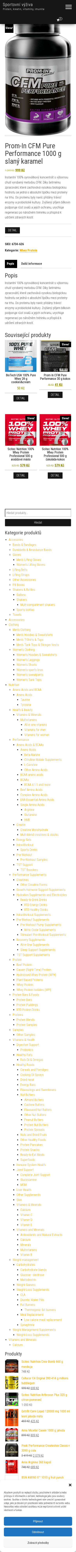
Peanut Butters (33, 1120)
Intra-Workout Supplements (34, 915)
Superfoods (27, 1160)
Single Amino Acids (32, 805)
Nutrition (14, 685)
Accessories (17, 620)
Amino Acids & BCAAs (30, 745)
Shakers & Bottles (24, 590)
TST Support (25, 865)
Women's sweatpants (30, 675)
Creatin (21, 825)
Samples (18, 1030)
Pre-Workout (24, 855)
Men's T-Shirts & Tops (30, 640)
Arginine (29, 810)
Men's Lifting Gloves (29, 560)
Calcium (25, 1210)
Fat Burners (27, 1305)
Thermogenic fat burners (40, 1310)
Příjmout (38, 1521)
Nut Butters (27, 1095)
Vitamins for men (35, 730)
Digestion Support (28, 1045)
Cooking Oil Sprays (32, 1075)
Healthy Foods (25, 1065)
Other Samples (26, 1035)
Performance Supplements (29, 875)
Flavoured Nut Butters (38, 1110)
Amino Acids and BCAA (27, 690)
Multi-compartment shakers (37, 605)
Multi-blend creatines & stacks (39, 835)
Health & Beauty (23, 710)
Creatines (23, 880)
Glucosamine (28, 1180)
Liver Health (24, 1190)
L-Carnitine (31, 765)
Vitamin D (26, 1220)
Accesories (16, 540)
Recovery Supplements (31, 940)
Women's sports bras (30, 670)
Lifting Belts (20, 570)
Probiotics (26, 1050)
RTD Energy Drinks (35, 905)
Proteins (18, 1015)
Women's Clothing (24, 650)
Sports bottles (25, 610)
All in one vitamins (35, 725)
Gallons (21, 595)
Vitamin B (26, 1255)
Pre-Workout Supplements (33, 920)
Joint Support (25, 1170)
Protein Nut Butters (36, 1125)
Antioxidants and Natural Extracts (41, 1235)
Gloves (17, 555)
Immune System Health (31, 1165)
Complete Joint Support (35, 1175)
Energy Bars (27, 1085)
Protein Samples (27, 1025)
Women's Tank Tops (29, 680)
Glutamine (30, 815)
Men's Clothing (22, 630)
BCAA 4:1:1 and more (37, 785)
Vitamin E (26, 1225)
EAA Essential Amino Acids (37, 800)
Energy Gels (24, 840)
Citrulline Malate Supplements (43, 760)
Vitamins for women (36, 735)
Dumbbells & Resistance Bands (32, 550)
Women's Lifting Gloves (31, 565)
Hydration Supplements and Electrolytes (42, 895)
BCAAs (24, 780)
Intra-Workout (25, 845)
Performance (21, 740)
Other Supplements (29, 1195)
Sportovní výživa (18, 4)
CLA (22, 1295)
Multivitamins (28, 720)
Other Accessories (24, 580)
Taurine (25, 700)
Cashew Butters (34, 1105)
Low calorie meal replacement (43, 1320)
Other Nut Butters (35, 1115)
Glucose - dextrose (32, 1275)
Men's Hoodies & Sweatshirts (35, 635)
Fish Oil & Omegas (31, 1060)
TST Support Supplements (33, 955)
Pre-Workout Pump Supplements (40, 925)
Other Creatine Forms (33, 885)
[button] (70, 1485)
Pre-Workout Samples (34, 860)
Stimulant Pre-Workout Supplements (43, 935)
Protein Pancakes (31, 1145)
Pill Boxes (19, 585)
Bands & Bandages (24, 545)
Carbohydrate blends (33, 1270)
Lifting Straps (21, 575)
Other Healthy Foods (33, 1140)
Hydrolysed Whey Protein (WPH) (36, 975)
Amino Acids (24, 695)
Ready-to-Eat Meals (32, 1155)
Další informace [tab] (31, 264)
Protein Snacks (30, 1150)
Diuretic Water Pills (32, 1300)
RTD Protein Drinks (28, 1010)
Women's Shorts (27, 665)
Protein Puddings (27, 1005)
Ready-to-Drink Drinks (33, 900)
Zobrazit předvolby (38, 1543)
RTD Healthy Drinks (36, 910)
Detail (12, 230)
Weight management (26, 1260)
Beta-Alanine (32, 755)
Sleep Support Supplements (38, 950)
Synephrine (27, 1325)
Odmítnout (38, 1532)
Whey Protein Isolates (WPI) (34, 990)
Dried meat (27, 1080)
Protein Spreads (34, 1130)
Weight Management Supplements (34, 1330)
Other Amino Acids (36, 770)
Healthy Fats (24, 1055)
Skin (19, 1200)
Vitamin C (26, 1215)
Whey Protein (28, 250)
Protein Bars (24, 1000)
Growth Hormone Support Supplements (41, 890)
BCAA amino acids (31, 775)
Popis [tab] (10, 264)
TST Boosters (29, 870)
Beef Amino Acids (31, 790)
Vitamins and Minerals (30, 1230)
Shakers (22, 600)
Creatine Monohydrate (34, 830)
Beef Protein (24, 965)
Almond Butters (34, 1100)
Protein (17, 960)
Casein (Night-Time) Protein (34, 970)
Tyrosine (25, 705)
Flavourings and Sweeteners (38, 1090)
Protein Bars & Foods (26, 995)
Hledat (38, 522)
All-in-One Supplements (34, 945)
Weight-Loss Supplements (33, 1290)
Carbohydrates (26, 1265)
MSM (23, 1185)
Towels (17, 615)
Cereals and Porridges (34, 1070)
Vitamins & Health (24, 1040)
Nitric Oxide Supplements (40, 930)
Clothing (14, 625)
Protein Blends (26, 1020)
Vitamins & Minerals (29, 715)
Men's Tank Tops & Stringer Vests (38, 645)
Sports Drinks (28, 850)
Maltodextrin (28, 1280)
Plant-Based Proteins (30, 980)
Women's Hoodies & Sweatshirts (37, 655)
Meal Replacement (31, 1315)
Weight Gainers (26, 1285)
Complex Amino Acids (34, 795)
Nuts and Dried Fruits (33, 1135)
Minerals (25, 1245)
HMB (27, 820)
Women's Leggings (28, 660)
